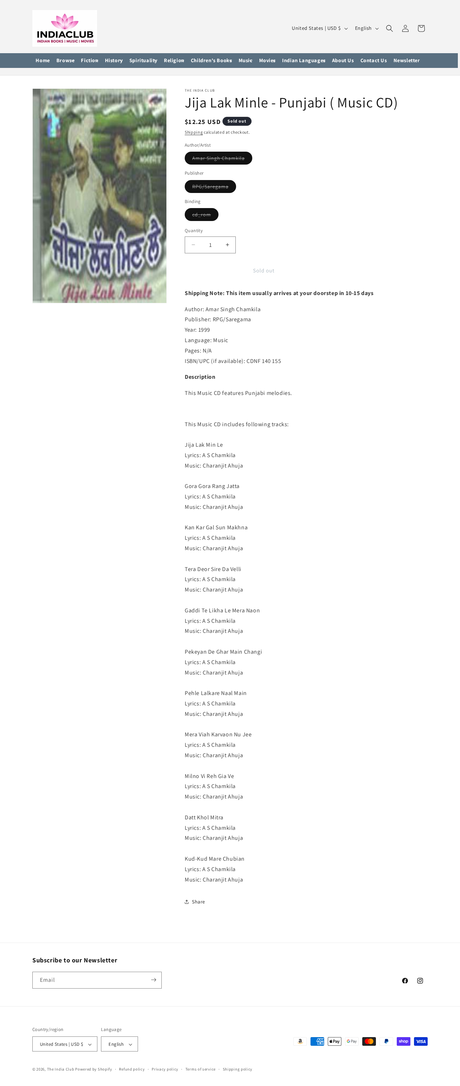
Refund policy (131, 1069)
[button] (66, 60)
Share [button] (198, 901)
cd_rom (205, 216)
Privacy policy (165, 1069)
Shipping (194, 132)
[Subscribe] (153, 979)
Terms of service (200, 1069)
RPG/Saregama (214, 188)
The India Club (60, 1069)
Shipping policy (238, 1069)
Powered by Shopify (93, 1069)
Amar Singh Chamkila (222, 160)
